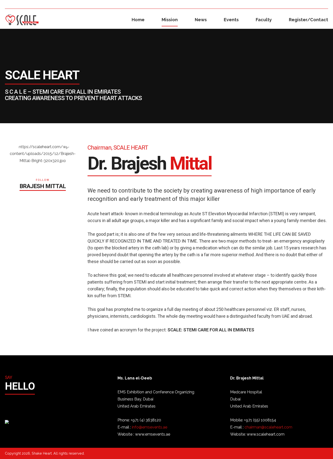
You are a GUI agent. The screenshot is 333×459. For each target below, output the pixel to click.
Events (231, 19)
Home (138, 19)
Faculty (264, 19)
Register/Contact (308, 19)
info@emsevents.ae (149, 427)
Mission (170, 19)
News (201, 19)
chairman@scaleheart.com (268, 427)
